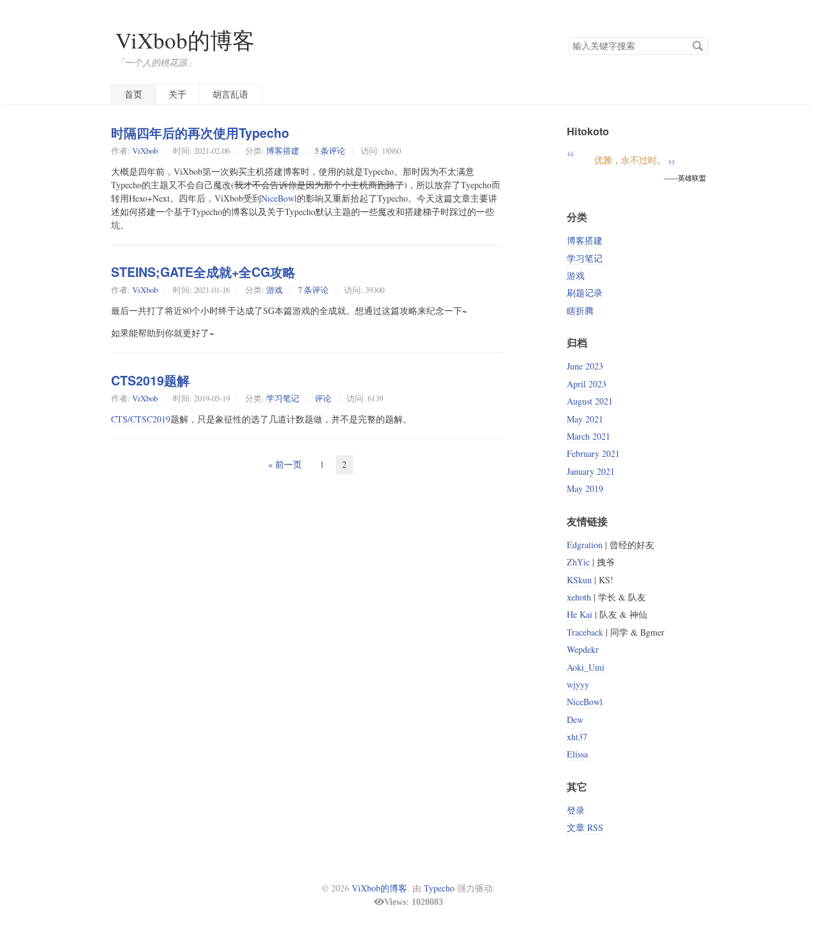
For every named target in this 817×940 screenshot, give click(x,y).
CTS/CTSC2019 (140, 419)
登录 (576, 810)
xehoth (579, 597)
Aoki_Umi (585, 667)
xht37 (577, 737)
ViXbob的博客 (185, 40)
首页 (133, 94)
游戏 (274, 289)
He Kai (579, 614)
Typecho (439, 888)
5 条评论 (330, 150)
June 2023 (585, 366)
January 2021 (591, 471)
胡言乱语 (230, 94)
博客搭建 (282, 150)
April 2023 (586, 384)
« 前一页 (285, 464)
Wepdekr (583, 649)
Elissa (577, 754)
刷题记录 (585, 293)
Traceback (585, 632)
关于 (177, 94)
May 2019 (585, 488)
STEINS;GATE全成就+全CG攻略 (203, 272)
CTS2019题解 (150, 380)
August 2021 (590, 401)
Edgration (585, 545)
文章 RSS (585, 827)
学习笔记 (282, 398)
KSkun (579, 580)
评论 (323, 398)
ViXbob (145, 150)
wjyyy (578, 684)
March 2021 (588, 436)
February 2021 (593, 453)
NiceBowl (279, 198)
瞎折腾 (580, 310)
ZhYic (578, 562)
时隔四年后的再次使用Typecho (200, 133)
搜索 (697, 46)
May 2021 (585, 419)
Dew (575, 719)
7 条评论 (313, 289)
